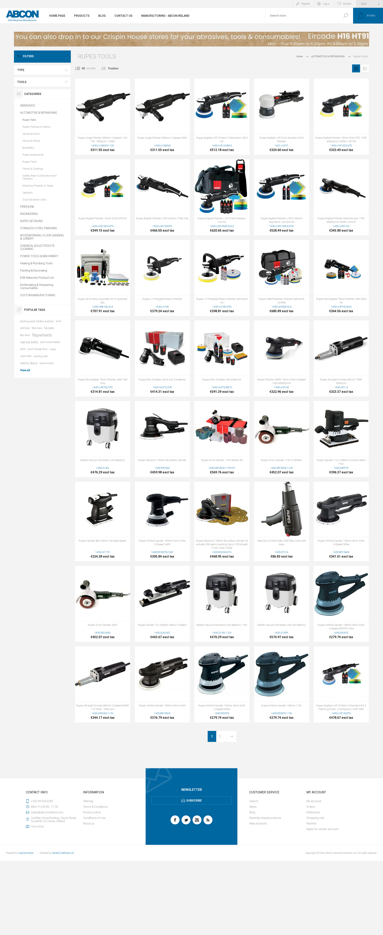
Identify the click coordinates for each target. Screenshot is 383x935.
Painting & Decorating (33, 270)
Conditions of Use (94, 817)
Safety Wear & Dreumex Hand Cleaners (39, 177)
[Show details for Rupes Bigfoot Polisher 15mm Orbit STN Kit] (102, 197)
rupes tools (26, 356)
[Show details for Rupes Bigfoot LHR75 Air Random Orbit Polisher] (281, 117)
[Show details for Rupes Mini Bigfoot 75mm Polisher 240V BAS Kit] (341, 278)
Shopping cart (315, 817)
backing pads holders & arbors (37, 321)
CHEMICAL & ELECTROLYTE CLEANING (37, 247)
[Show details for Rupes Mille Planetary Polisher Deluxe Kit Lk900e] (281, 278)
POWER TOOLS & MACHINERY (39, 256)
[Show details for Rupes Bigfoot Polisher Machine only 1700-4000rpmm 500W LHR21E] (341, 197)
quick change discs (38, 349)
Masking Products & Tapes (38, 185)
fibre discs (37, 328)
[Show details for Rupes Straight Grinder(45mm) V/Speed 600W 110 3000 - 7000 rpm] (102, 684)
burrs (58, 321)
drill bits (25, 328)
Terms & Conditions (95, 806)
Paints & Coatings (33, 168)
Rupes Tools (29, 119)
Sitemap (88, 801)
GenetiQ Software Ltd (63, 853)
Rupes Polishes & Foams (36, 126)
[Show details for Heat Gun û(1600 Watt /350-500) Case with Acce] (281, 521)
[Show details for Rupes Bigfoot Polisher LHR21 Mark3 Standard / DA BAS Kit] (281, 197)
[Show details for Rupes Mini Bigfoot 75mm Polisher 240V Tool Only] (102, 358)
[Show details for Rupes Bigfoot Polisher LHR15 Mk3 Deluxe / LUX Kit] (222, 197)
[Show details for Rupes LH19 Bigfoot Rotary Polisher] (162, 278)
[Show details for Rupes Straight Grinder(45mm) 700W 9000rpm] (341, 358)
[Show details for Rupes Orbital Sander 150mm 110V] (281, 684)
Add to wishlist (120, 124)
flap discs (25, 335)
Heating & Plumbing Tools (36, 263)
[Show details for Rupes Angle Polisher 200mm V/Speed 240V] (162, 117)
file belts (49, 328)
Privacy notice (92, 812)
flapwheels (42, 335)
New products (258, 823)
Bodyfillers (28, 147)
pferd (23, 349)
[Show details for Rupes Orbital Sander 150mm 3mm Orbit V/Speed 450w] (222, 684)
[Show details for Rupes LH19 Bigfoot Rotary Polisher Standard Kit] (222, 278)
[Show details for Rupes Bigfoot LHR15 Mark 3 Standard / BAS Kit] (222, 117)
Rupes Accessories (33, 154)
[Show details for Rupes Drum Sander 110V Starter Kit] (222, 439)
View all (25, 370)
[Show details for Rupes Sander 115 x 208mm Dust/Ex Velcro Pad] (341, 439)
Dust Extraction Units (34, 199)
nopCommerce (26, 853)
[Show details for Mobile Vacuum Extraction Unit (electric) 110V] (222, 604)
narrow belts (29, 342)
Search (345, 16)
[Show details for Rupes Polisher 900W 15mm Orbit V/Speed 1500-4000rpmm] (281, 358)
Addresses (313, 812)
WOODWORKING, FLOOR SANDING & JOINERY (42, 237)
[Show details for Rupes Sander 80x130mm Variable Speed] (102, 521)
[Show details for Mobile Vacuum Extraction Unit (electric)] (102, 439)
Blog (252, 812)
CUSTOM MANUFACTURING (37, 295)
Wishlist (311, 823)
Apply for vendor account (322, 829)
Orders (310, 806)
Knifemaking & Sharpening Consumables (36, 286)
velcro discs (29, 363)
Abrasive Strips (31, 140)
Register (305, 3)
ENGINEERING (29, 213)
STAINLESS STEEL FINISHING (38, 228)
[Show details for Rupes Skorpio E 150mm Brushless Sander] (162, 439)
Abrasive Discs (31, 133)
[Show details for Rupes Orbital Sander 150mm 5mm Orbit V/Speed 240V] (162, 521)
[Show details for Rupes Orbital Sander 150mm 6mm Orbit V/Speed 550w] (341, 521)
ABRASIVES (27, 105)
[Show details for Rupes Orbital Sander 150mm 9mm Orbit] (162, 684)
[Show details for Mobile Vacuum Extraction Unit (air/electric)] (281, 604)
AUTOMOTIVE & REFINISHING (38, 112)
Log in (326, 3)
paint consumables (50, 342)
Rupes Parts (30, 161)
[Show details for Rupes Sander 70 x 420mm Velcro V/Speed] (162, 604)
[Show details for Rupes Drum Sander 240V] (102, 604)
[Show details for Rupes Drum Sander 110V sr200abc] (281, 439)
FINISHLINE (27, 206)
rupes (53, 349)
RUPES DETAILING (31, 221)
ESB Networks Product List (37, 277)
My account (313, 801)
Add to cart (102, 123)
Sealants (28, 192)
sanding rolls (41, 356)
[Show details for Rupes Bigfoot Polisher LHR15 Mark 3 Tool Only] (162, 197)
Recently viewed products (265, 817)
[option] (191, 39)
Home (299, 56)
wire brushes (46, 363)
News (253, 806)
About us (88, 823)
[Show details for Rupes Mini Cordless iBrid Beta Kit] (222, 358)
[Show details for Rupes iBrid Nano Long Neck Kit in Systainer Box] (102, 278)
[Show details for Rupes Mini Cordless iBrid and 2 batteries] (162, 358)
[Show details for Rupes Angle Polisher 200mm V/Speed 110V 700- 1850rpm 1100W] (102, 117)
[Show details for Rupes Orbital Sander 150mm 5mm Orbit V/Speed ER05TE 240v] (341, 604)
